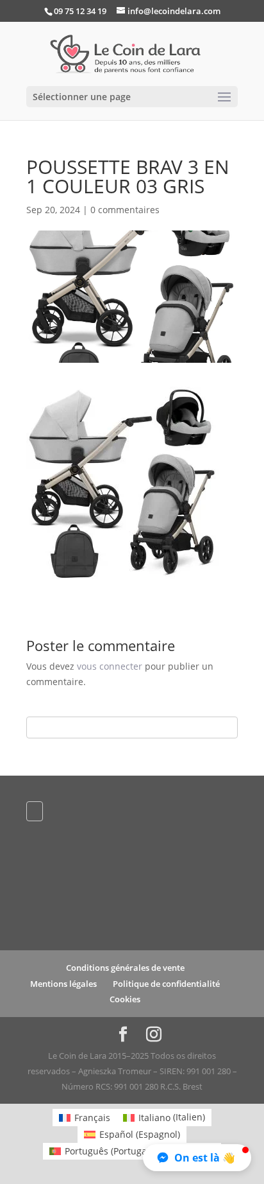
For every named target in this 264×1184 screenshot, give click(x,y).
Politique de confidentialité (166, 983)
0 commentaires (125, 210)
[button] (197, 1157)
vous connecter (109, 666)
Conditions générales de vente (125, 967)
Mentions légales (63, 983)
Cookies (125, 999)
